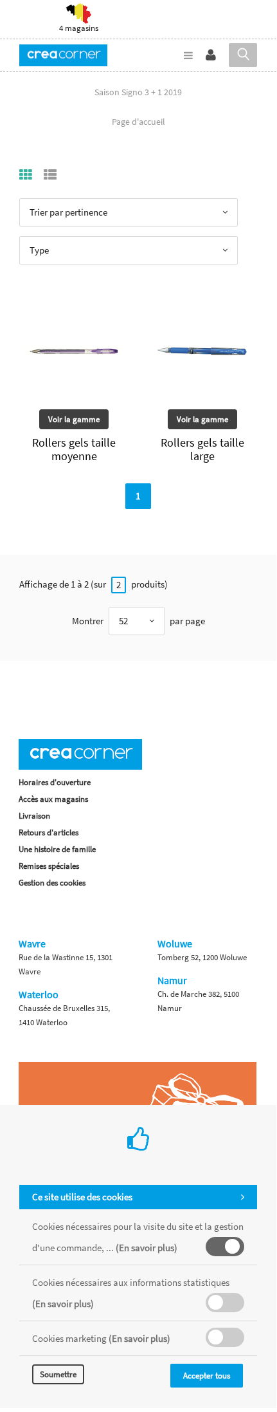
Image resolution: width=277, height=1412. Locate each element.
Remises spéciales (49, 865)
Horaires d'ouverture (55, 782)
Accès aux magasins (53, 799)
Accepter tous (206, 1375)
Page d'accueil (138, 121)
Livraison (34, 815)
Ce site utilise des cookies (82, 1197)
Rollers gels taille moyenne (74, 449)
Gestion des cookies (52, 882)
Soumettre (58, 1374)
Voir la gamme (74, 419)
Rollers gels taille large (202, 449)
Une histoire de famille (57, 849)
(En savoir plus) (146, 1247)
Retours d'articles (48, 832)
